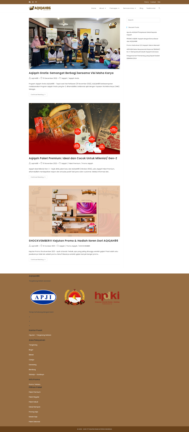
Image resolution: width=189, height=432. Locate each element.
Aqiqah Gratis (74, 78)
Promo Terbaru (34, 384)
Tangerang (33, 345)
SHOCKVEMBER (84, 246)
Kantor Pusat (35, 330)
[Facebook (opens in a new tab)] (30, 2)
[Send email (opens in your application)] (36, 2)
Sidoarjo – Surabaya (36, 374)
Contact (153, 2)
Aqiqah (64, 78)
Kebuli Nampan (34, 407)
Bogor (31, 350)
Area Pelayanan (37, 340)
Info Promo (34, 379)
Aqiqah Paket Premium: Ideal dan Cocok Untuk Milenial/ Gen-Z (73, 158)
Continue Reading (39, 95)
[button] (94, 330)
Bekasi (31, 355)
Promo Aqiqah (87, 163)
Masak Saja (33, 417)
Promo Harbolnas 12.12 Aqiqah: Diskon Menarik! (143, 45)
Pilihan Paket (35, 387)
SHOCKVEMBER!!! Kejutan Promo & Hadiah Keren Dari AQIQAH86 (73, 240)
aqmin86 (34, 78)
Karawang (32, 365)
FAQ (159, 2)
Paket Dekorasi (34, 422)
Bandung (32, 369)
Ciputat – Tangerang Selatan (40, 335)
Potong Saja (33, 412)
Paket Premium (74, 163)
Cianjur (31, 360)
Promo (146, 2)
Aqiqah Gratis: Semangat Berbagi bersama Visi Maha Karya (71, 73)
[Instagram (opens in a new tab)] (32, 2)
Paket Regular (34, 397)
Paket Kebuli (33, 402)
